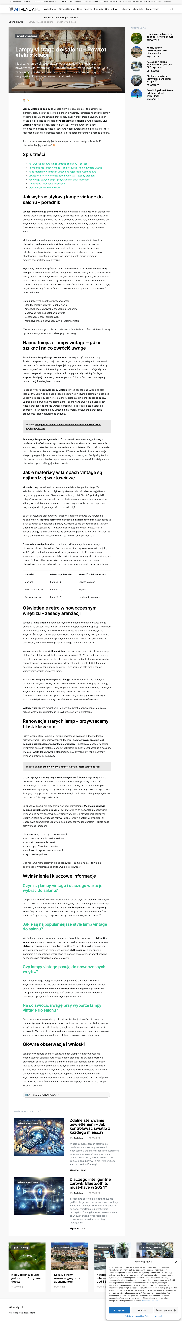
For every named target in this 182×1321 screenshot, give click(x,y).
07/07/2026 (153, 85)
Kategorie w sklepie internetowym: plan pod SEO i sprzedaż (159, 64)
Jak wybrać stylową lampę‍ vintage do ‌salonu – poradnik (58, 163)
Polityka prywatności (153, 1316)
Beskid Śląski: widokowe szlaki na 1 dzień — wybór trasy (160, 93)
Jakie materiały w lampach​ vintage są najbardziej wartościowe (62, 171)
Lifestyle (126, 9)
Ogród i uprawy (20, 1247)
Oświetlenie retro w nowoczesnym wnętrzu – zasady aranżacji (62, 175)
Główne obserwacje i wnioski (44, 187)
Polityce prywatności (149, 1301)
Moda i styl (138, 9)
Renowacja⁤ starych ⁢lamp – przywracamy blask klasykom (58, 179)
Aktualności (50, 9)
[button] (176, 1261)
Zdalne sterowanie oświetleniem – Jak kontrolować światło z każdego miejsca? (90, 1126)
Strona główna (16, 21)
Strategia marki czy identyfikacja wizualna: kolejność (159, 79)
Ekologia (98, 9)
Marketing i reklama (150, 1247)
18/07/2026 (153, 56)
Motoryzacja (152, 9)
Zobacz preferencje (166, 1310)
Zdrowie (74, 17)
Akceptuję (119, 1310)
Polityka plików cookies (134, 1316)
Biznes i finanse (67, 9)
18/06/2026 (153, 99)
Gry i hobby (111, 9)
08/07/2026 (153, 70)
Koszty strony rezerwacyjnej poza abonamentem (157, 50)
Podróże (48, 17)
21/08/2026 (153, 40)
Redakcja (78, 1138)
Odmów (142, 1310)
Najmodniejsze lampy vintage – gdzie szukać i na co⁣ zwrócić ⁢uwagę (65, 167)
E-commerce (62, 1247)
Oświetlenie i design (26, 36)
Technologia (61, 17)
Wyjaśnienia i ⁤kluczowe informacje (46, 183)
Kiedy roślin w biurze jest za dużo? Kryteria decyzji (160, 35)
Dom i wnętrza (84, 9)
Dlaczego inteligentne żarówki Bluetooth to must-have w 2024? (90, 1183)
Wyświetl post (78, 1170)
